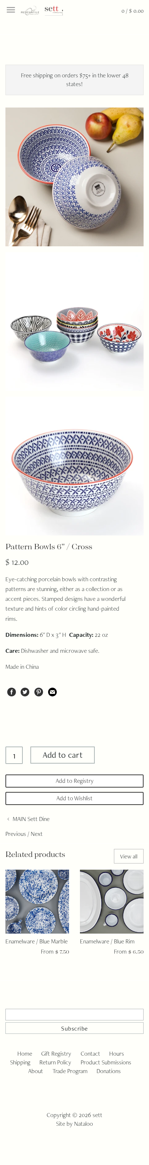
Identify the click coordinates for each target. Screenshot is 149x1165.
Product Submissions (106, 1062)
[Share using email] (52, 690)
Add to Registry (75, 781)
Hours (116, 1053)
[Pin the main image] (38, 690)
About (35, 1071)
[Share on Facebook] (11, 690)
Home (24, 1053)
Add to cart (62, 754)
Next (37, 834)
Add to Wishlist (74, 798)
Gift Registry (56, 1053)
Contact (90, 1053)
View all (128, 856)
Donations (109, 1071)
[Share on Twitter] (25, 690)
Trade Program (70, 1071)
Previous (15, 834)
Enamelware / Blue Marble (36, 941)
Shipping (20, 1062)
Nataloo (83, 1124)
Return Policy (55, 1062)
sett (97, 1115)
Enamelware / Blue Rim (107, 941)
